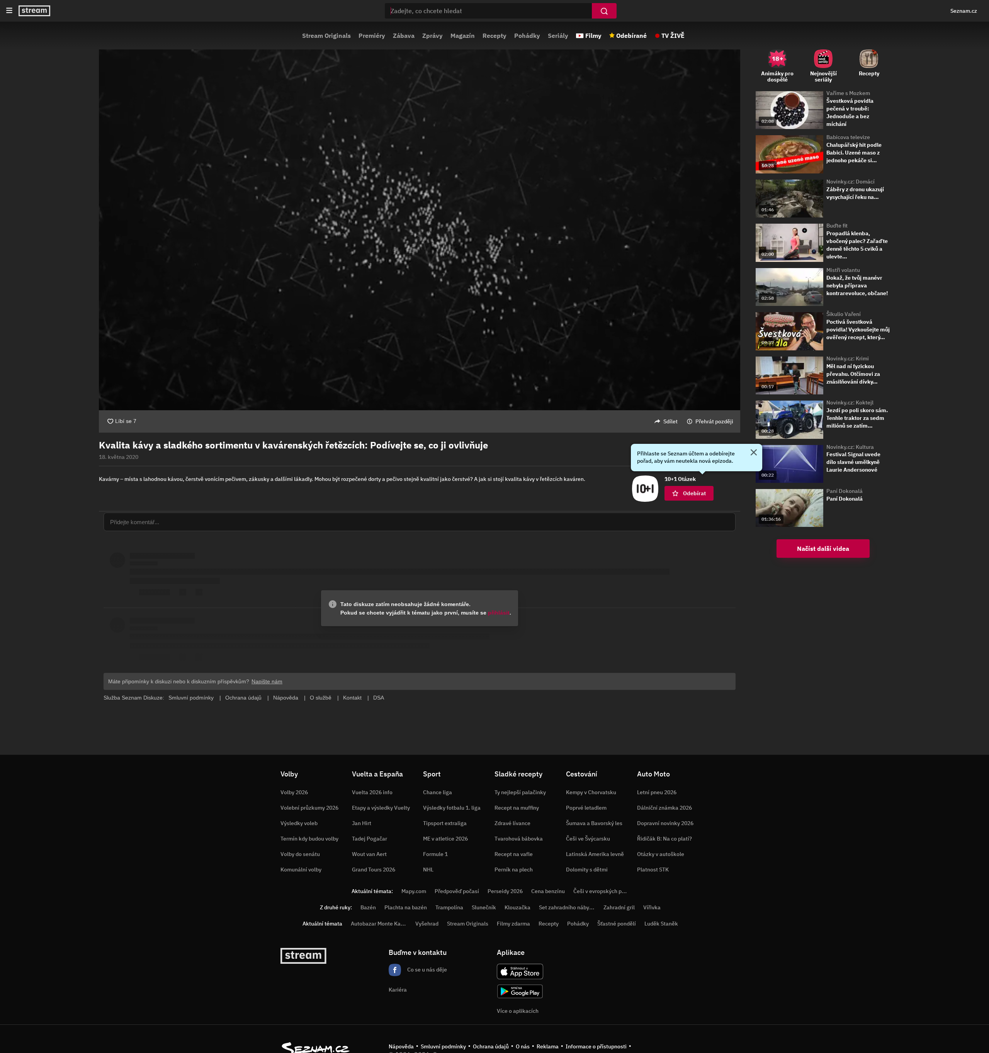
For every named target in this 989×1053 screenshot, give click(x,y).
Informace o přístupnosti (596, 1046)
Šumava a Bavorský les (594, 823)
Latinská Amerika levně (595, 854)
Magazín (462, 35)
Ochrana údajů (491, 1046)
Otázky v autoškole (660, 854)
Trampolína (449, 907)
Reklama (548, 1046)
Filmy (593, 35)
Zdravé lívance (512, 823)
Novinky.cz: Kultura (850, 446)
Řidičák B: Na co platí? (664, 838)
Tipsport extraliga (445, 823)
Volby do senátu (300, 854)
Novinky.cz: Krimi (847, 358)
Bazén (368, 907)
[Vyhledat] (604, 11)
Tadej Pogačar (369, 838)
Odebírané (631, 35)
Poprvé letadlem (586, 807)
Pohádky (527, 35)
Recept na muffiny (516, 807)
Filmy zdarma (513, 923)
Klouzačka (517, 907)
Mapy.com (413, 891)
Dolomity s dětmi (587, 869)
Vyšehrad (426, 923)
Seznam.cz (963, 11)
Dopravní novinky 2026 (665, 823)
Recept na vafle (513, 854)
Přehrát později (714, 421)
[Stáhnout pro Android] (520, 991)
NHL (428, 869)
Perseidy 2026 (505, 891)
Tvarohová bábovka (518, 838)
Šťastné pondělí (616, 923)
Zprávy (432, 35)
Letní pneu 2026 (656, 792)
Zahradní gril (619, 907)
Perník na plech (513, 869)
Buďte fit (837, 225)
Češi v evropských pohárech (607, 891)
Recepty (494, 35)
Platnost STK (653, 869)
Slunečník (484, 907)
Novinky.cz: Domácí (850, 181)
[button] (419, 229)
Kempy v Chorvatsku (591, 792)
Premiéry (372, 35)
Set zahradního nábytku (568, 907)
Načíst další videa (823, 548)
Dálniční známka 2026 (664, 807)
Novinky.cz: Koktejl (849, 402)
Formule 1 (435, 854)
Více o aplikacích (518, 1010)
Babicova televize (848, 137)
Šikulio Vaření (843, 314)
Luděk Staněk (661, 923)
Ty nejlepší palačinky (520, 792)
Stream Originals (326, 35)
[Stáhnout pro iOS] (520, 971)
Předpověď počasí (457, 891)
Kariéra (398, 989)
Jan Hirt (361, 823)
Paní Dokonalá (844, 490)
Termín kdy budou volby (309, 838)
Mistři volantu (843, 270)
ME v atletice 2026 (445, 838)
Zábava (404, 35)
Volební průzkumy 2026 (309, 807)
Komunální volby (300, 869)
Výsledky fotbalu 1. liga (452, 807)
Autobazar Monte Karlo (379, 923)
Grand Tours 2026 (373, 869)
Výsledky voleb (299, 823)
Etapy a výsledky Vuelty (381, 807)
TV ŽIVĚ (673, 35)
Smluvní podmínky (443, 1046)
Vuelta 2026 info (372, 792)
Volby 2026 (294, 792)
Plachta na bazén (405, 907)
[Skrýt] (753, 453)
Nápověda (401, 1046)
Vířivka (652, 907)
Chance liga (437, 792)
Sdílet (670, 421)
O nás (523, 1046)
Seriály (558, 35)
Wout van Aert (369, 854)
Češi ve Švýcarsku (588, 838)
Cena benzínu (548, 891)
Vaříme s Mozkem (848, 93)
